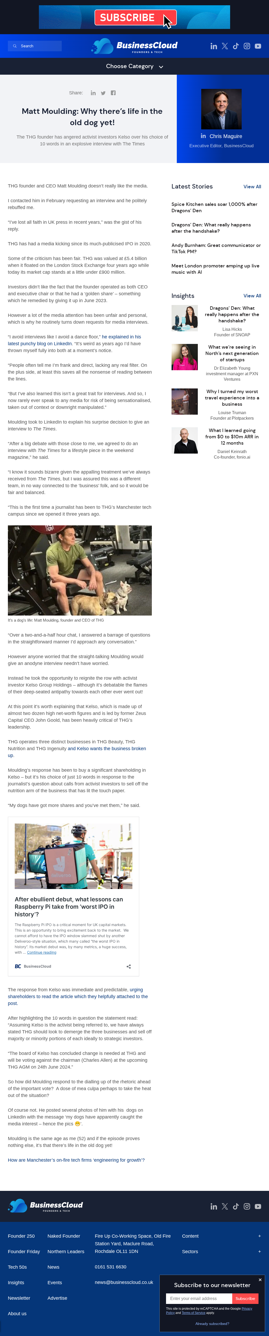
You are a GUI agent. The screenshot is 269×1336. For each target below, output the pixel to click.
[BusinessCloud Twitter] (225, 46)
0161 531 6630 (110, 1266)
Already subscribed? (212, 1323)
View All (252, 187)
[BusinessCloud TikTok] (236, 46)
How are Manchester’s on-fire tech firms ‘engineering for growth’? (76, 1160)
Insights (16, 1282)
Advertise (57, 1298)
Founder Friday (24, 1251)
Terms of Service (193, 1313)
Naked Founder (64, 1236)
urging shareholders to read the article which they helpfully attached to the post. (78, 996)
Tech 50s (17, 1267)
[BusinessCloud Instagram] (247, 46)
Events (55, 1282)
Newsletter (19, 1298)
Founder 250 (21, 1236)
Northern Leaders (66, 1251)
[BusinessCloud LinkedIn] (214, 46)
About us (17, 1313)
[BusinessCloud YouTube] (258, 46)
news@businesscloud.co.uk (124, 1282)
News (53, 1267)
